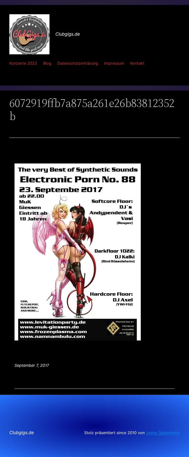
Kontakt (137, 63)
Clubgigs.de (67, 34)
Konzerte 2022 (23, 63)
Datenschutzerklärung (77, 63)
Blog (47, 63)
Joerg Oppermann (163, 432)
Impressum (114, 63)
